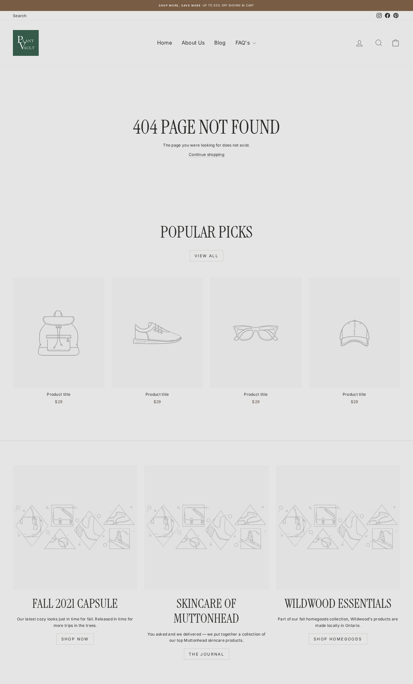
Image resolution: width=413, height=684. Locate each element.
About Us (193, 42)
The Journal (206, 654)
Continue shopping (206, 154)
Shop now (75, 639)
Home (164, 42)
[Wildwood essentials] (338, 527)
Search (20, 15)
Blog (220, 42)
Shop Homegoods (338, 639)
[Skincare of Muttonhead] (206, 527)
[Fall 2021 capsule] (75, 527)
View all (206, 255)
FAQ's (243, 42)
